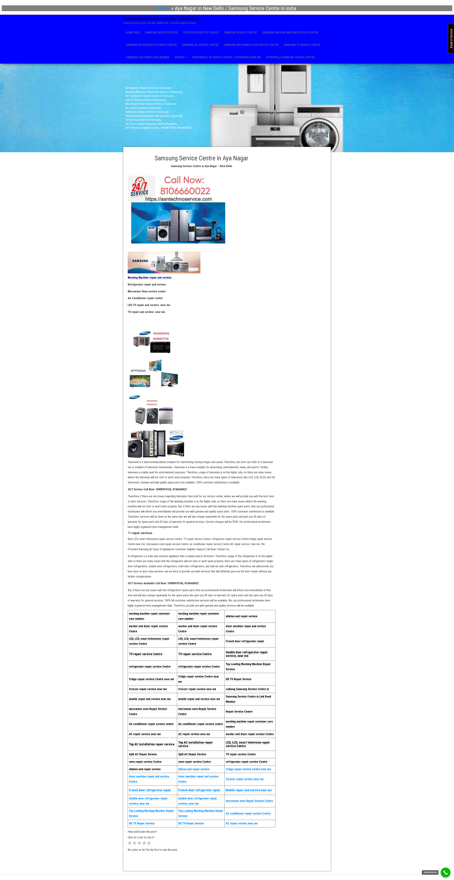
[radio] (130, 844)
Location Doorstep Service (201, 32)
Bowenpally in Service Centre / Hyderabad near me (226, 57)
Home (164, 8)
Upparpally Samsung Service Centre (290, 57)
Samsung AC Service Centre (200, 45)
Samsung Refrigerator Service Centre (151, 45)
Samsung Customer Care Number (147, 57)
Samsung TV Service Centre (302, 45)
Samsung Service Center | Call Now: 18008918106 (161, 19)
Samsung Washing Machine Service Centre (290, 32)
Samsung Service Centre (161, 32)
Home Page (133, 32)
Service (180, 57)
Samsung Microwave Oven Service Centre (251, 45)
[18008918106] (445, 872)
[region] (227, 108)
